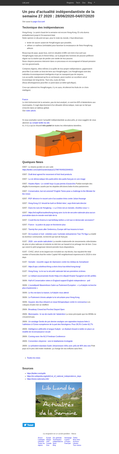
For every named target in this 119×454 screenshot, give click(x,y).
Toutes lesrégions (41, 444)
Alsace (40, 438)
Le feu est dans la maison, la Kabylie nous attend (48, 293)
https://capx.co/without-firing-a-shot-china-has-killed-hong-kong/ (54, 267)
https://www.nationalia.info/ (38, 379)
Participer (67, 443)
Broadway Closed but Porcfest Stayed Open (46, 309)
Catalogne (41, 439)
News (54, 443)
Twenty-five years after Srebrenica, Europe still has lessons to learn (56, 229)
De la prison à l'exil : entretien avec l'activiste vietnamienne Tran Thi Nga (58, 234)
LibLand (25, 3)
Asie (47, 445)
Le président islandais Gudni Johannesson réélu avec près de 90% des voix (59, 346)
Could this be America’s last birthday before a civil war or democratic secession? (61, 220)
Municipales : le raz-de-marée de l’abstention (46, 314)
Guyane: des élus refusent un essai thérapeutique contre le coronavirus (57, 302)
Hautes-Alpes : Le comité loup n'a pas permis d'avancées (51, 184)
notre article (31, 111)
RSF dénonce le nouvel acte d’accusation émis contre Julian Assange (57, 199)
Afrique (48, 439)
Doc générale (57, 438)
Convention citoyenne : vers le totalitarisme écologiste (50, 341)
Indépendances (58, 441)
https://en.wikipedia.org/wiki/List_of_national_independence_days (54, 376)
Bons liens (76, 439)
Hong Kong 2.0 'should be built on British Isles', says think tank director (57, 203)
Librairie (75, 443)
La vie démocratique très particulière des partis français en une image (56, 179)
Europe (48, 438)
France (25, 99)
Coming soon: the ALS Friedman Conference (46, 336)
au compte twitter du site (40, 123)
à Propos (67, 441)
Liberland (41, 441)
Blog (90, 3)
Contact (67, 439)
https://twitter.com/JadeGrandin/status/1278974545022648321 (47, 170)
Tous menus (77, 445)
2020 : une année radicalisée (40, 241)
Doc (84, 3)
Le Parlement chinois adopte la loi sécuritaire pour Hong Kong (53, 297)
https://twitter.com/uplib (36, 373)
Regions (70, 3)
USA (47, 441)
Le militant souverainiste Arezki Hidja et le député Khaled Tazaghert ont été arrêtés (62, 276)
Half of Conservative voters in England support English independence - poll (59, 281)
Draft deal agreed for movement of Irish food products (50, 174)
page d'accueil (39, 22)
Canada (48, 443)
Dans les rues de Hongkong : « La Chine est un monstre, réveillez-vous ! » (58, 208)
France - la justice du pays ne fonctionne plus (47, 225)
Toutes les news (33, 358)
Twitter (75, 438)
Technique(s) (57, 439)
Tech (78, 3)
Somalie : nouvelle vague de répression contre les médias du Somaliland (58, 262)
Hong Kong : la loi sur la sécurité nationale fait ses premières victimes (56, 271)
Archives (76, 441)
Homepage (68, 438)
